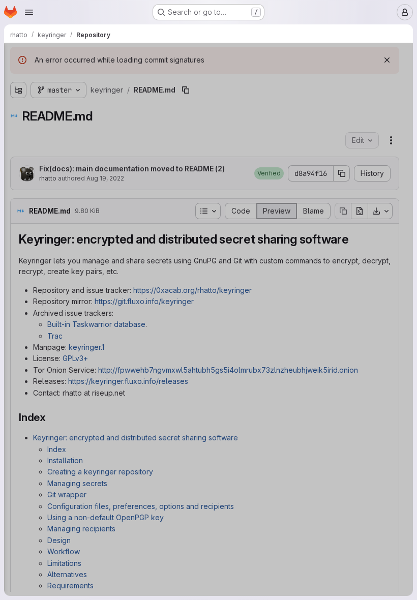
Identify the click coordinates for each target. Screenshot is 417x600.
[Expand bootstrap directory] (18, 111)
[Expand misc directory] (18, 160)
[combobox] (83, 77)
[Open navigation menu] (29, 12)
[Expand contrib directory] (18, 128)
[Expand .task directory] (18, 95)
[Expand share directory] (18, 176)
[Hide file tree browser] (18, 57)
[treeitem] (84, 95)
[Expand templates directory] (18, 193)
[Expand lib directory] (18, 144)
